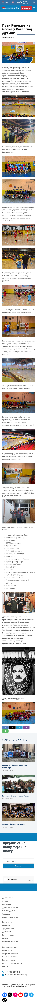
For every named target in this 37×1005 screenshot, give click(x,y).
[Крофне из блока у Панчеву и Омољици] (18, 753)
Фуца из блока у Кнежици (13, 824)
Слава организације (10, 917)
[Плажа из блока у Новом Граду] (18, 784)
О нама (5, 901)
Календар (6, 925)
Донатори (6, 932)
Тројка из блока (9, 928)
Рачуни (5, 938)
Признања (6, 904)
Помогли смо (7, 950)
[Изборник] (34, 8)
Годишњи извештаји (11, 941)
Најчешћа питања (9, 957)
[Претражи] (34, 2)
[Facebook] (5, 727)
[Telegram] (19, 727)
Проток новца (8, 935)
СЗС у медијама (8, 911)
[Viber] (26, 727)
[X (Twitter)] (12, 727)
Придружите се (8, 960)
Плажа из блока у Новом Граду (15, 796)
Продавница (7, 922)
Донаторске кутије (10, 907)
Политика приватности (12, 963)
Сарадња (6, 914)
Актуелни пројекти (10, 953)
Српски (7, 2)
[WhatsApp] (5, 731)
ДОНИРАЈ (27, 8)
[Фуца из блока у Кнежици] (18, 812)
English (17, 2)
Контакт (5, 966)
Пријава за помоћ (9, 947)
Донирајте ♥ (7, 898)
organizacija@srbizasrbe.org (15, 974)
